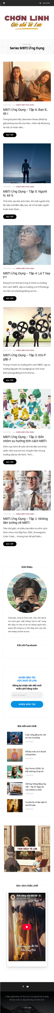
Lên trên (28, 1008)
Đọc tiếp (9, 135)
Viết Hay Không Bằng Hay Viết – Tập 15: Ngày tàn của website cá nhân (35, 787)
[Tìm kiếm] (40, 3)
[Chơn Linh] (27, 23)
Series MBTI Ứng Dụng (25, 105)
